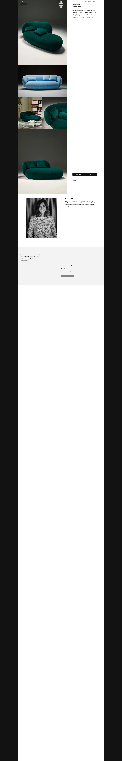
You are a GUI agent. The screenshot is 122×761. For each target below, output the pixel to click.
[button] (22, 1)
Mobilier (22, 3)
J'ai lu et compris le (66, 271)
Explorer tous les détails (77, 20)
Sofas (25, 3)
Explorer (66, 209)
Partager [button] (73, 185)
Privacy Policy (69, 271)
